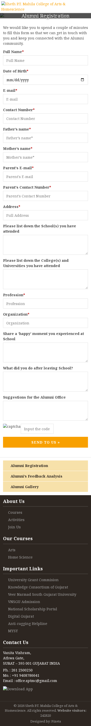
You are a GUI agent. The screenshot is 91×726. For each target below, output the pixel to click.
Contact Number (19, 109)
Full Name (13, 51)
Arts (11, 549)
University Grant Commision (33, 579)
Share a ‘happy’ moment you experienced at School (43, 336)
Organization (16, 314)
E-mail (10, 90)
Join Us (14, 527)
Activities (16, 519)
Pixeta (56, 721)
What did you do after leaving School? (38, 368)
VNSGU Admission (24, 601)
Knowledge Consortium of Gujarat (38, 587)
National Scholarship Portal (32, 609)
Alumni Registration (29, 465)
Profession (14, 294)
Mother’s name (17, 148)
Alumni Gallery (25, 486)
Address (11, 206)
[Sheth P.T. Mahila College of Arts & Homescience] (39, 6)
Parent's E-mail (18, 167)
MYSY (13, 630)
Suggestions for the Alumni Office (34, 397)
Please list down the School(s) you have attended (39, 229)
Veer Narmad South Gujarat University (42, 594)
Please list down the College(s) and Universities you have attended (36, 263)
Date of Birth (15, 71)
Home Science (20, 557)
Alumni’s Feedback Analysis (36, 476)
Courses (15, 512)
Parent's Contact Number (27, 187)
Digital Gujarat (21, 616)
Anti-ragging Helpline (27, 623)
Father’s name (17, 129)
